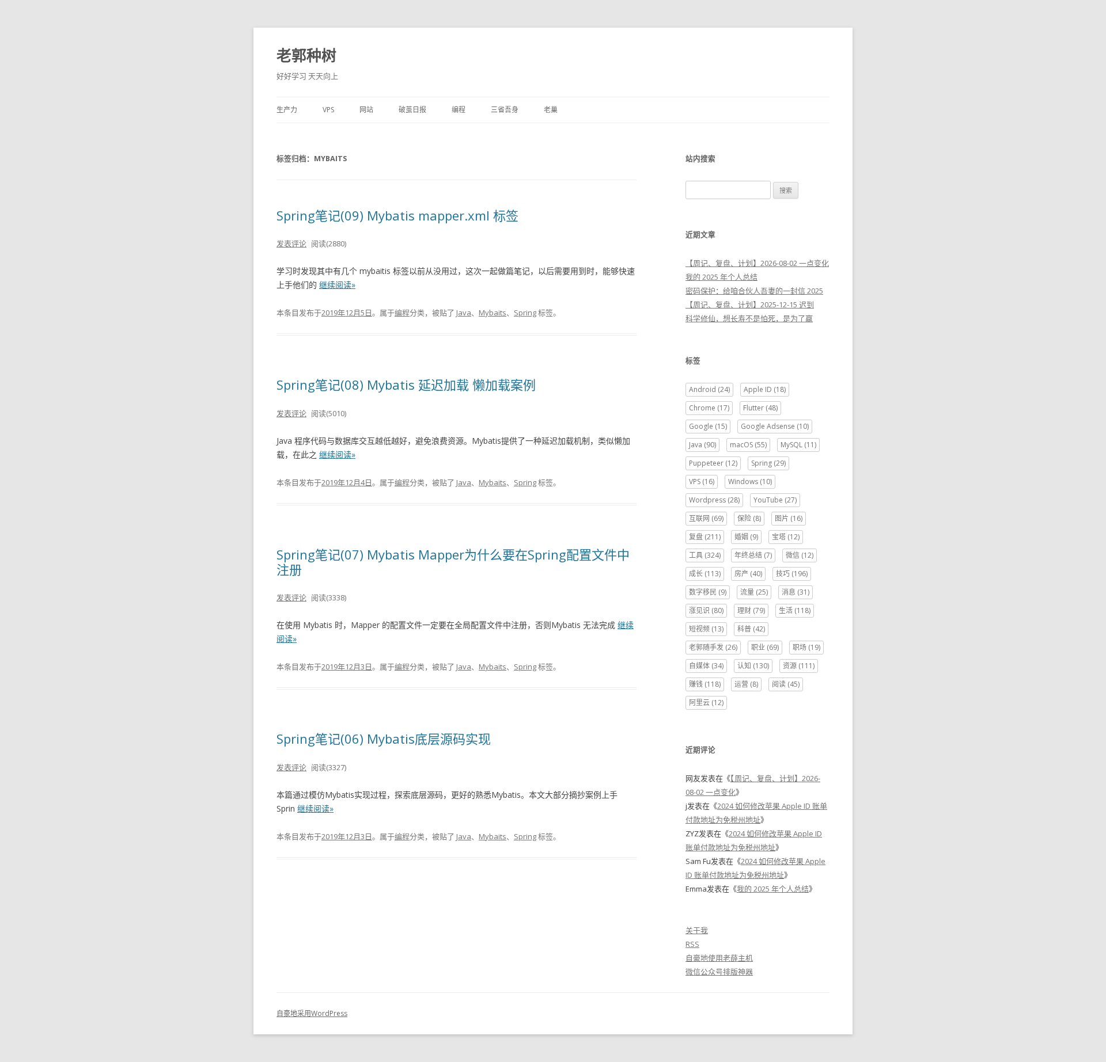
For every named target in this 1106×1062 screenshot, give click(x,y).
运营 (746, 684)
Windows (750, 481)
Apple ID (765, 389)
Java (463, 312)
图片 (788, 518)
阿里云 (706, 702)
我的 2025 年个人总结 (721, 277)
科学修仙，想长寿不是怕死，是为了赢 (749, 318)
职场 (806, 647)
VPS (328, 110)
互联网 (706, 518)
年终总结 (753, 555)
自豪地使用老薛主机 (719, 958)
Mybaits (492, 312)
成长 (705, 573)
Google (708, 426)
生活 (794, 610)
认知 (753, 666)
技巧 (792, 573)
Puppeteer (713, 463)
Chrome (709, 408)
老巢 (551, 110)
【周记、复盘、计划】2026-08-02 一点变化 (757, 263)
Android (709, 389)
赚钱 (705, 684)
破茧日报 (412, 110)
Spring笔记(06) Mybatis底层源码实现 (383, 738)
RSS (692, 944)
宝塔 (786, 537)
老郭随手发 (713, 647)
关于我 (696, 930)
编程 (458, 110)
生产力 (286, 110)
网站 (366, 110)
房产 (748, 573)
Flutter (760, 408)
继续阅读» (337, 284)
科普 (751, 629)
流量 (754, 592)
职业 (765, 647)
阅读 (786, 684)
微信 (799, 555)
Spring (525, 312)
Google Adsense (775, 426)
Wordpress (714, 500)
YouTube (775, 500)
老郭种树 (306, 55)
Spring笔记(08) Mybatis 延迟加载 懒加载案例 (406, 384)
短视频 (706, 629)
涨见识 (706, 610)
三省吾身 (504, 110)
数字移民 (707, 592)
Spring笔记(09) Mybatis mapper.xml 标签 (397, 215)
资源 (799, 666)
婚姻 (746, 537)
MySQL (798, 445)
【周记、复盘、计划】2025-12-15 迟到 (749, 304)
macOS (748, 445)
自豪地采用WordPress (311, 1013)
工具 (705, 555)
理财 (751, 610)
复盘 (705, 537)
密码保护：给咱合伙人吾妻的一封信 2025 (754, 291)
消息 (795, 592)
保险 (749, 518)
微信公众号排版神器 (719, 971)
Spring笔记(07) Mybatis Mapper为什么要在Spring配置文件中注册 (453, 562)
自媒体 (706, 666)
